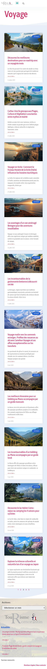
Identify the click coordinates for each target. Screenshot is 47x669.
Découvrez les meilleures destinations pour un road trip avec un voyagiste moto (23, 60)
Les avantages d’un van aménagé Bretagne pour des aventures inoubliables (22, 225)
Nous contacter (41, 665)
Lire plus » (5, 640)
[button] (17, 3)
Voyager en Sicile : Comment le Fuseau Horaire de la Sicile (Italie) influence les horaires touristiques (22, 170)
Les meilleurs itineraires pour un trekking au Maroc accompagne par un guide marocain (23, 399)
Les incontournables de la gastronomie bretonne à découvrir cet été (22, 281)
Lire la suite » (11, 76)
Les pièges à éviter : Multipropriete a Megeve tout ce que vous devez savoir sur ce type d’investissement (23, 633)
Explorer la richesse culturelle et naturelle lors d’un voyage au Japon (23, 563)
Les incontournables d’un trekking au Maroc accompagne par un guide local (23, 455)
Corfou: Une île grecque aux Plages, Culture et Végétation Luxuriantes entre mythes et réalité (23, 114)
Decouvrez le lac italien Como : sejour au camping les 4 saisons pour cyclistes (23, 510)
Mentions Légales (29, 665)
